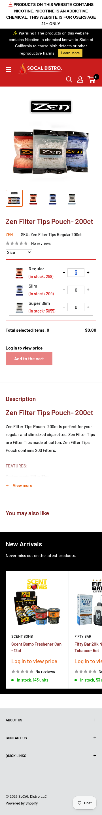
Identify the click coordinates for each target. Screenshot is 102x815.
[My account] (80, 79)
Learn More (70, 53)
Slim (41, 289)
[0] (91, 79)
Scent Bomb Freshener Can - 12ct (36, 647)
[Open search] (69, 79)
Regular (41, 272)
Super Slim (42, 306)
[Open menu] (8, 69)
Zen (9, 234)
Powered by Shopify (22, 803)
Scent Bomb (22, 636)
